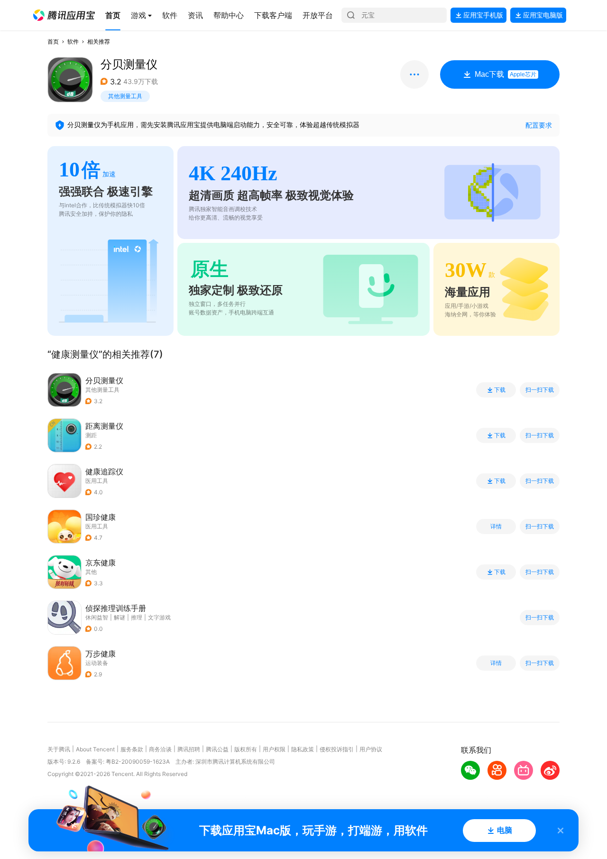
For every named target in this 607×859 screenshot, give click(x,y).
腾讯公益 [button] (217, 749)
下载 (500, 390)
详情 (496, 526)
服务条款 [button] (131, 749)
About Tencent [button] (95, 749)
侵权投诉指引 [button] (337, 749)
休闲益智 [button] (96, 617)
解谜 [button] (119, 617)
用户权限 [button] (274, 749)
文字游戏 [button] (159, 617)
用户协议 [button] (370, 749)
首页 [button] (53, 41)
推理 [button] (136, 617)
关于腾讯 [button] (58, 749)
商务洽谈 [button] (160, 749)
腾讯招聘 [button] (188, 749)
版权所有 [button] (245, 749)
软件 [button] (73, 41)
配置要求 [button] (538, 125)
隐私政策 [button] (302, 749)
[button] (64, 15)
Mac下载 (505, 74)
